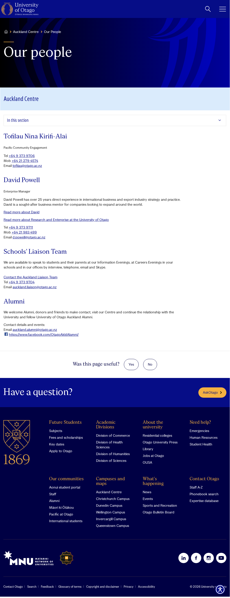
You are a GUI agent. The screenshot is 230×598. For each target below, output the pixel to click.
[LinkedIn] (183, 558)
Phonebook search (204, 494)
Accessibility (146, 586)
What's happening (153, 481)
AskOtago (210, 392)
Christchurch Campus (112, 498)
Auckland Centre (26, 31)
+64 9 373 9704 (22, 282)
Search (31, 586)
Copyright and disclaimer (102, 586)
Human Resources (203, 437)
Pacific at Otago (61, 514)
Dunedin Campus (109, 505)
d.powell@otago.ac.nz (29, 237)
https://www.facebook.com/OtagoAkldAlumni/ (44, 334)
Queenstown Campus (112, 525)
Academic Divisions (106, 425)
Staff (52, 494)
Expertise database (204, 500)
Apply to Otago (60, 451)
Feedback (47, 586)
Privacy (129, 586)
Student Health (201, 444)
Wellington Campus (110, 512)
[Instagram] (209, 558)
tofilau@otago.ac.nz (27, 165)
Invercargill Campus (111, 519)
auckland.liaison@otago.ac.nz (35, 287)
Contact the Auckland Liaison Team (30, 277)
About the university (153, 425)
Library (148, 449)
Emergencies (199, 430)
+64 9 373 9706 (22, 155)
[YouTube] (221, 558)
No (150, 364)
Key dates (56, 444)
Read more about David (21, 212)
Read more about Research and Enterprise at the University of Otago (56, 219)
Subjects (55, 430)
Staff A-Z (196, 487)
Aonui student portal (64, 487)
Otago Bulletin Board (158, 512)
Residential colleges (157, 435)
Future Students (65, 422)
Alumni (54, 500)
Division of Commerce (113, 435)
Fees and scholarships (66, 437)
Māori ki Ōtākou (61, 507)
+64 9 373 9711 (21, 227)
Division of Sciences (111, 460)
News (147, 492)
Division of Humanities (113, 454)
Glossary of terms (70, 586)
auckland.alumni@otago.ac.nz (35, 329)
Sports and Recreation (160, 505)
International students (65, 521)
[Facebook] (196, 558)
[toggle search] (208, 9)
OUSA (147, 462)
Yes (131, 364)
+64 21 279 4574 (25, 160)
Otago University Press (160, 442)
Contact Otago (204, 479)
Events (148, 498)
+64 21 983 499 (24, 232)
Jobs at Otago (153, 455)
